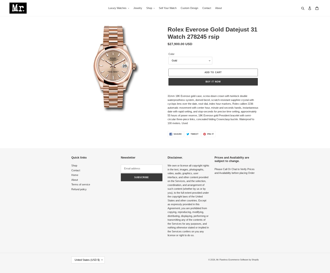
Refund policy (79, 189)
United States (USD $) (87, 259)
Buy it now (213, 81)
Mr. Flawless (222, 260)
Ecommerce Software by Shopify (243, 260)
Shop (74, 165)
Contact (75, 170)
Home (74, 175)
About (74, 179)
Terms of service (80, 184)
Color (171, 53)
